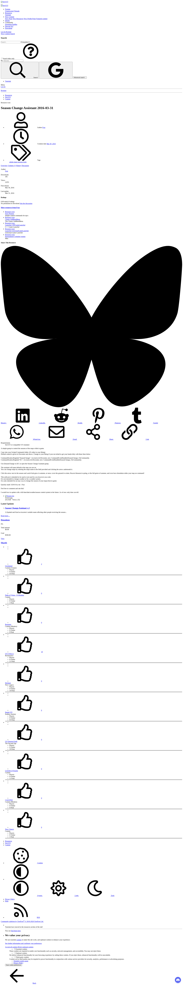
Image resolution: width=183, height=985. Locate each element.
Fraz (43, 127)
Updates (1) (12, 166)
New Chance (9, 829)
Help (6, 901)
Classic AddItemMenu (12, 219)
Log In (3, 87)
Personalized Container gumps (15, 236)
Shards (7, 21)
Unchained (8, 566)
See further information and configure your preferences (23, 943)
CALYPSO (9, 800)
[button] (9, 22)
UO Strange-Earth (11, 741)
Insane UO (8, 712)
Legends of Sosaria (11, 771)
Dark (112, 895)
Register (3, 90)
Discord (9, 26)
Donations (8, 24)
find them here (16, 931)
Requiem (8, 624)
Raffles (14, 24)
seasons (20, 162)
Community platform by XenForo (22, 921)
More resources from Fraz (10, 207)
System (40, 895)
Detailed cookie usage (21, 961)
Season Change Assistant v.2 (17, 508)
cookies (18, 940)
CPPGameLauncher (15, 225)
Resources (8, 13)
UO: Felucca (9, 654)
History (18, 166)
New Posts (8, 19)
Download (8, 28)
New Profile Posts (30, 19)
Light (76, 895)
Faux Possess (9, 214)
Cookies (40, 863)
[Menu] (2, 4)
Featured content (41, 19)
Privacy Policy (10, 899)
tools (24, 162)
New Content (9, 17)
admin (11, 162)
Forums (7, 9)
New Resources (18, 19)
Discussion (25, 166)
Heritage (8, 683)
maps (16, 162)
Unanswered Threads (12, 11)
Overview (4, 166)
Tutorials (8, 15)
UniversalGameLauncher (17, 231)
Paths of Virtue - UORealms (14, 595)
